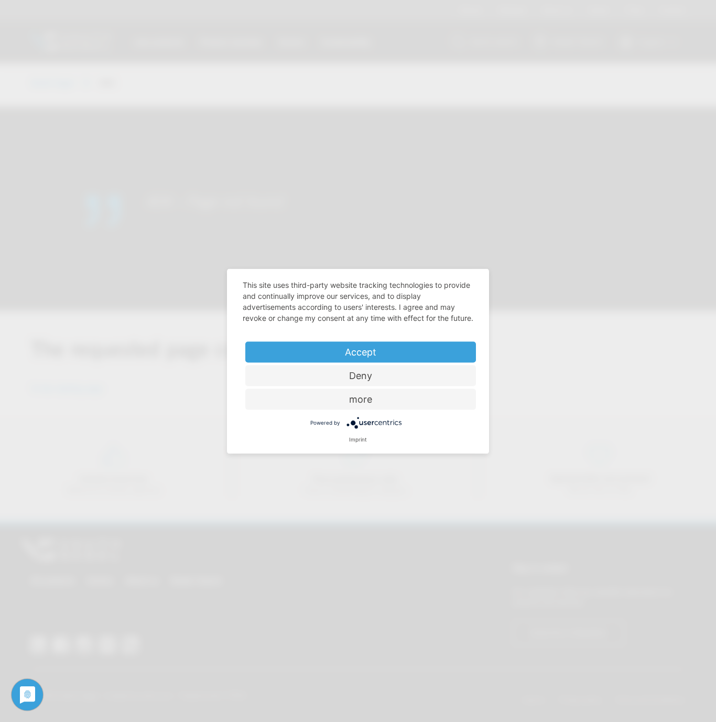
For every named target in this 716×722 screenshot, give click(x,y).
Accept (360, 351)
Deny (360, 375)
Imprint (358, 439)
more (360, 398)
